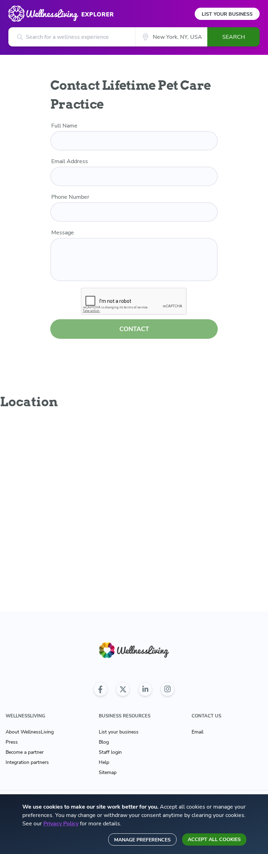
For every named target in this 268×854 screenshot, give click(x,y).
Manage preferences (142, 840)
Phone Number (70, 197)
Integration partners (27, 762)
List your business (119, 732)
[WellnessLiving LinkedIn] (145, 689)
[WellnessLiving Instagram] (167, 689)
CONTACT (134, 329)
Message (62, 232)
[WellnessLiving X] (123, 689)
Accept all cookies (214, 839)
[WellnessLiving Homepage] (134, 650)
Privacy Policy (61, 823)
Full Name (64, 126)
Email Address (69, 161)
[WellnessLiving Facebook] (100, 689)
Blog (104, 742)
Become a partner (25, 752)
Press (12, 742)
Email (197, 732)
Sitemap (108, 772)
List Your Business (227, 14)
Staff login (110, 752)
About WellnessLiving (30, 732)
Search (233, 37)
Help (104, 762)
